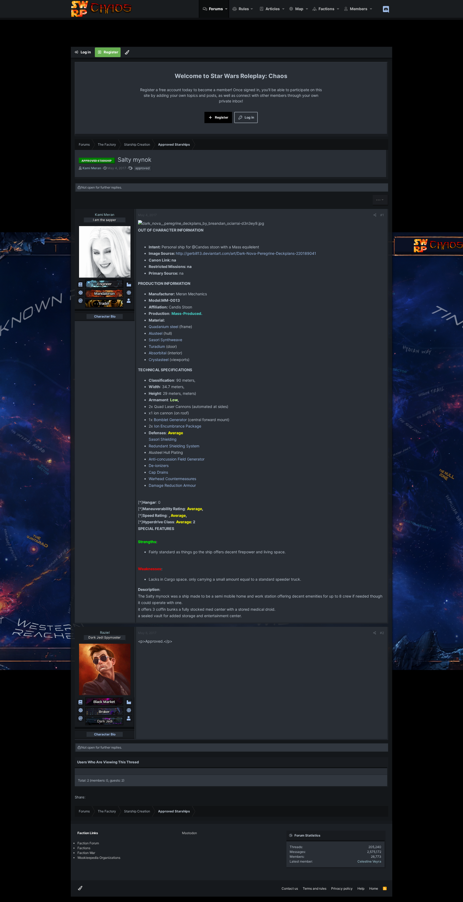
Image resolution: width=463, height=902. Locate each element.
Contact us (290, 888)
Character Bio (104, 316)
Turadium (157, 346)
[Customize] (127, 52)
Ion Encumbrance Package (177, 426)
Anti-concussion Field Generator (176, 459)
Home (373, 888)
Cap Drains (158, 472)
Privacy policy (342, 888)
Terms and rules (314, 888)
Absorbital (157, 353)
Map (299, 8)
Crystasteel (159, 359)
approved (142, 168)
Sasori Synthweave (165, 339)
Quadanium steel (163, 326)
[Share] (375, 215)
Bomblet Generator (170, 419)
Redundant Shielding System (174, 446)
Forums (216, 8)
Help (360, 888)
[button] (226, 9)
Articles (273, 8)
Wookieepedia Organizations (98, 858)
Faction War (86, 853)
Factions (326, 8)
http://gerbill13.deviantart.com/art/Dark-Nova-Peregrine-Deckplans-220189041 (246, 253)
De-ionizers (159, 465)
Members (358, 8)
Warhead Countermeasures (172, 478)
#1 (382, 215)
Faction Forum (88, 843)
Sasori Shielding (163, 439)
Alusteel (155, 333)
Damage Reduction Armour (172, 485)
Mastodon (189, 833)
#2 (382, 633)
